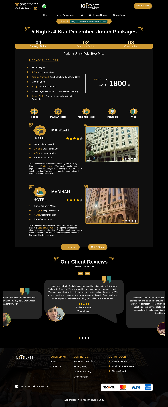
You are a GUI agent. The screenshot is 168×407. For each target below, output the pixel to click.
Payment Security (82, 371)
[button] (123, 159)
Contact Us (55, 366)
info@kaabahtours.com (123, 366)
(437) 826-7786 (119, 361)
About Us (55, 361)
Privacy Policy (81, 366)
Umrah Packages (64, 15)
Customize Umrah (98, 15)
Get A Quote (98, 247)
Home (46, 15)
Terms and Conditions (84, 361)
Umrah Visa (119, 15)
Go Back (70, 247)
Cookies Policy (81, 377)
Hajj (81, 15)
